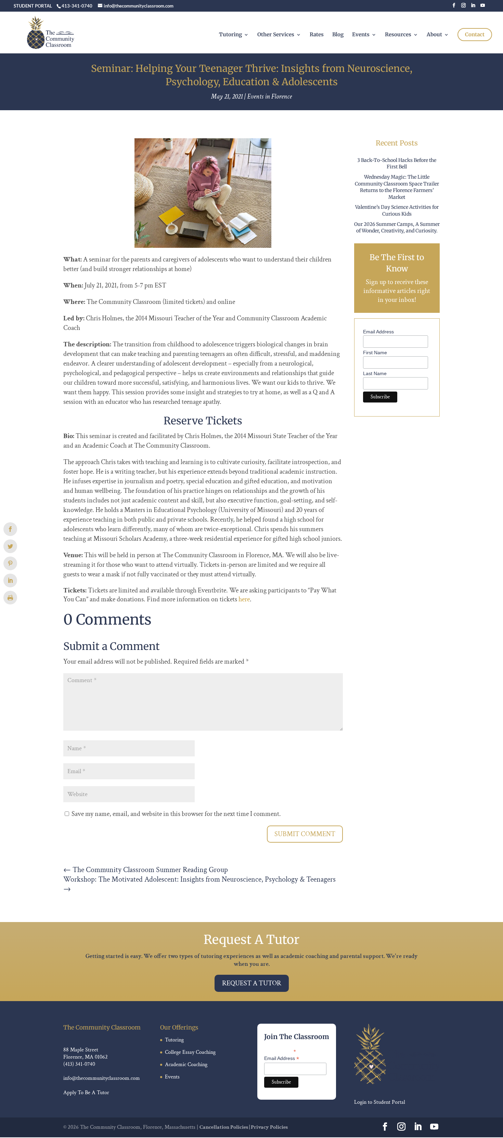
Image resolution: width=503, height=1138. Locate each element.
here (244, 599)
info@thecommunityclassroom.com (101, 1078)
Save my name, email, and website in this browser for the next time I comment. (176, 813)
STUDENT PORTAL (33, 6)
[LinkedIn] (473, 7)
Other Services (275, 35)
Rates (317, 35)
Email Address (378, 331)
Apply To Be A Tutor (86, 1092)
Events (361, 35)
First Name (375, 352)
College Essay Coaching (190, 1052)
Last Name (375, 373)
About (434, 35)
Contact (475, 34)
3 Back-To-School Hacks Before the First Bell (396, 163)
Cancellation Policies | (225, 1127)
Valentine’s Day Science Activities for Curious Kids (397, 210)
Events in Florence (269, 96)
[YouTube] (482, 7)
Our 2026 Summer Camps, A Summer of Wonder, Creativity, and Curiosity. (397, 227)
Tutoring (230, 35)
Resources (398, 35)
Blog (338, 35)
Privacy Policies (269, 1127)
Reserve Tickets (203, 420)
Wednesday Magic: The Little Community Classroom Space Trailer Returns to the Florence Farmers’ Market (397, 187)
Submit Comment (304, 834)
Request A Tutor (251, 983)
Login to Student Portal (379, 1102)
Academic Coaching (186, 1064)
